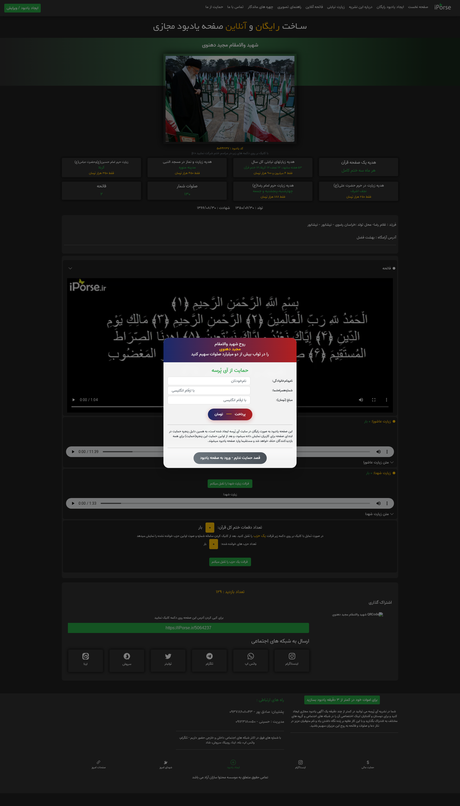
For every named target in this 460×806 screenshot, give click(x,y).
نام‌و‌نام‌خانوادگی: (282, 381)
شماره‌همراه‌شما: (282, 390)
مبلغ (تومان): (284, 400)
